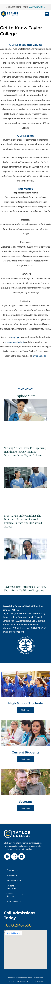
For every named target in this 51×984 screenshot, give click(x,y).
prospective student (14, 342)
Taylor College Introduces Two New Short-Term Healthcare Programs (25, 588)
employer (15, 337)
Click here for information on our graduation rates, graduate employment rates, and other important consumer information (23, 846)
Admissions (12, 875)
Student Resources (11, 886)
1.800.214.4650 (18, 925)
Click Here (25, 710)
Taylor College (39, 355)
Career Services (10, 894)
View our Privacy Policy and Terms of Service (25, 981)
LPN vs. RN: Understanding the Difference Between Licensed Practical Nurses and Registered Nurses (23, 521)
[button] (47, 14)
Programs (11, 870)
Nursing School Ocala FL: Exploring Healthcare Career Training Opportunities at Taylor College (25, 451)
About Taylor (12, 901)
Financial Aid (12, 880)
